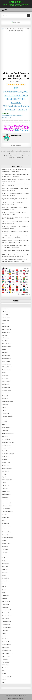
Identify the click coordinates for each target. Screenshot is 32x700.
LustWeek (5, 488)
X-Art (3, 670)
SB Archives (5, 578)
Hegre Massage (6, 448)
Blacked (4, 349)
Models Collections (7, 511)
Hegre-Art (5, 450)
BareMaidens (6, 341)
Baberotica (5, 338)
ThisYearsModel (6, 627)
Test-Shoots (5, 618)
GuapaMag (5, 436)
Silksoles (4, 587)
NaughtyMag (5, 534)
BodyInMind (5, 352)
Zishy (3, 682)
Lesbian (4, 482)
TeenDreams (5, 604)
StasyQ (4, 592)
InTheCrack (5, 465)
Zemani (4, 679)
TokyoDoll (5, 630)
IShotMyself (5, 471)
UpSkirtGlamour (6, 644)
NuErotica (5, 546)
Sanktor (4, 575)
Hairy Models (6, 439)
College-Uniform (7, 367)
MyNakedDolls (6, 526)
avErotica (4, 335)
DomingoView (6, 387)
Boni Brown (18, 145)
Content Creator (6, 369)
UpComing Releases (7, 641)
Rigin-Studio (5, 572)
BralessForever (6, 358)
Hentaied (4, 459)
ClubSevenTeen (6, 364)
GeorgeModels (6, 427)
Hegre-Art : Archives (8, 453)
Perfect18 (4, 552)
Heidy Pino (5, 456)
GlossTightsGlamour (8, 433)
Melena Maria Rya (7, 500)
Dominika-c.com (6, 390)
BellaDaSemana (6, 346)
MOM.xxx (4, 514)
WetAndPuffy (5, 662)
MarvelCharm (6, 491)
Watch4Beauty (6, 656)
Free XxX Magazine (7, 416)
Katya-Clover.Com (7, 479)
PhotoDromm (6, 555)
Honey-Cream (6, 462)
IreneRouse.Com (6, 468)
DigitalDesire (6, 384)
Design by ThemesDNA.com (16, 698)
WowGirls (4, 668)
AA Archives (5, 309)
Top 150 (4, 633)
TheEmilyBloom (6, 621)
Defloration (5, 375)
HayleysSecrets (6, 445)
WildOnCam (5, 665)
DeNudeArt (5, 378)
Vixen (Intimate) (6, 650)
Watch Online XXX (7, 653)
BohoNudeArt (6, 355)
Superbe (4, 598)
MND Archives (6, 508)
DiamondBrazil (6, 381)
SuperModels (6, 601)
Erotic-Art (5, 395)
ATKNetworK (6, 332)
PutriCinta (5, 566)
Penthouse (5, 549)
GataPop (4, 424)
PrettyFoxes (5, 563)
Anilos (3, 323)
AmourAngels (6, 317)
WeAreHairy (5, 659)
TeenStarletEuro (6, 615)
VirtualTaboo (5, 647)
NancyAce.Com (6, 532)
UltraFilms (5, 639)
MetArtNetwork (6, 503)
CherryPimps (6, 361)
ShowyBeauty (6, 584)
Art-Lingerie (5, 326)
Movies (4, 520)
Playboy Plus (5, 558)
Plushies (4, 560)
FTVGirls (4, 419)
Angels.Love (5, 320)
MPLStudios (5, 523)
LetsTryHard (5, 485)
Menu (5, 10)
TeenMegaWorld (6, 610)
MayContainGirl (6, 494)
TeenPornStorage (7, 613)
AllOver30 (5, 315)
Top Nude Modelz (16, 2)
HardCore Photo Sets (8, 442)
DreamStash (5, 393)
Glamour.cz (5, 430)
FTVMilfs (4, 422)
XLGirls (4, 673)
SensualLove (5, 581)
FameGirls (5, 404)
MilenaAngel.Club (7, 506)
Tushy (3, 636)
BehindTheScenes (7, 343)
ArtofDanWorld (6, 329)
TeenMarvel (5, 607)
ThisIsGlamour (6, 624)
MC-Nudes (5, 497)
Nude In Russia (6, 543)
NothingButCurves (7, 537)
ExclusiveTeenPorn (7, 401)
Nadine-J (4, 529)
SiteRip (4, 589)
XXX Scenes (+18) (7, 676)
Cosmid (4, 372)
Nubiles (4, 540)
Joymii (4, 477)
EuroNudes (5, 398)
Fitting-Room (5, 413)
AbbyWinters (6, 312)
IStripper (4, 474)
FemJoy (4, 407)
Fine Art (4, 410)
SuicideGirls (5, 595)
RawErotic (5, 569)
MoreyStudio (5, 517)
